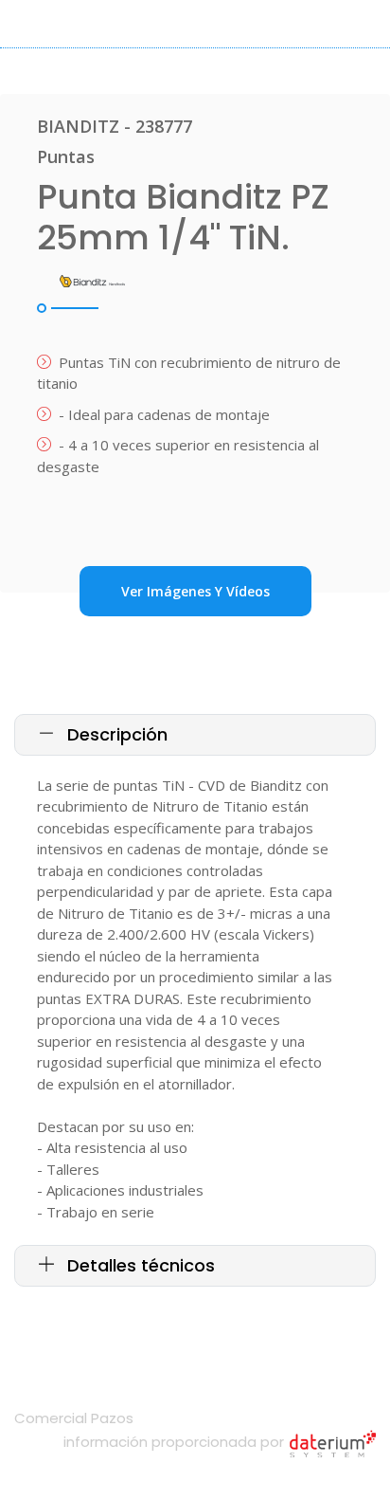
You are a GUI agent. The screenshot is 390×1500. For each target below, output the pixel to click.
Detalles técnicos (138, 1265)
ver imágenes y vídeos (195, 591)
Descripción (115, 734)
